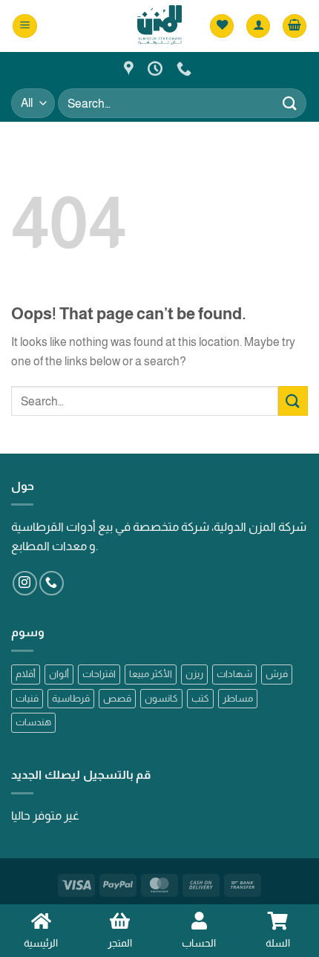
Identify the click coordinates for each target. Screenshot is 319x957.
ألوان (59, 673)
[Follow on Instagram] (25, 583)
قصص (117, 698)
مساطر (238, 698)
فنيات (27, 698)
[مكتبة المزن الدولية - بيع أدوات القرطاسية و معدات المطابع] (159, 26)
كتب (200, 698)
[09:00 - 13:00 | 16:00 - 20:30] (157, 68)
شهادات (234, 673)
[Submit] (290, 102)
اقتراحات (99, 673)
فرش (277, 673)
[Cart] (294, 26)
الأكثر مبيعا (150, 673)
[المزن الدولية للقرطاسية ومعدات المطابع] (130, 68)
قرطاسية (71, 698)
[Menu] (25, 26)
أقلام (26, 673)
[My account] (258, 26)
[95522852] (186, 68)
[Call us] (51, 583)
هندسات (33, 722)
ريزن (194, 673)
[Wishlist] (222, 26)
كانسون (161, 698)
